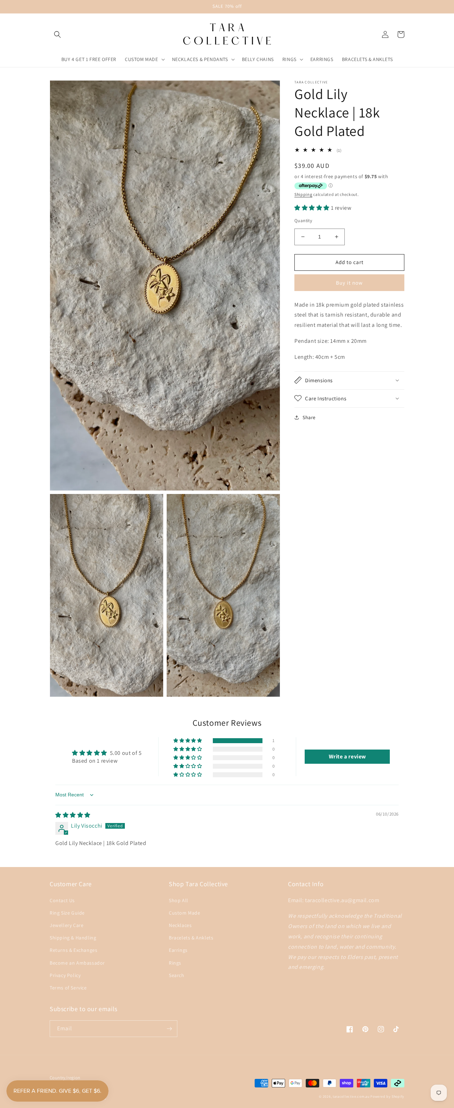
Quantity (303, 221)
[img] (72, 815)
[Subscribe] (169, 1028)
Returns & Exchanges (73, 950)
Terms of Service (68, 987)
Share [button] (309, 417)
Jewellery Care (66, 925)
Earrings (178, 950)
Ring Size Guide (67, 913)
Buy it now (349, 282)
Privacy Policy (65, 975)
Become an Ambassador (77, 963)
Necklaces (180, 925)
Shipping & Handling (73, 937)
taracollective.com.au (351, 1096)
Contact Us (62, 900)
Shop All (178, 900)
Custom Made (184, 913)
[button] (57, 34)
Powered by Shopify (387, 1096)
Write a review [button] (347, 756)
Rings (175, 963)
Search (176, 975)
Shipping (303, 194)
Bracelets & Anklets (191, 937)
